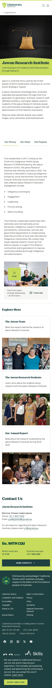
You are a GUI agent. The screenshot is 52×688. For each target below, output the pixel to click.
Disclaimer (31, 605)
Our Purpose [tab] (40, 142)
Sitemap (30, 615)
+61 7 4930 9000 (33, 554)
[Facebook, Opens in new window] (5, 641)
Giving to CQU (8, 608)
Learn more (17, 675)
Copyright (6, 605)
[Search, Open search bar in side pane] (43, 6)
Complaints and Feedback (12, 597)
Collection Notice (9, 594)
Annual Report (8, 615)
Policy (29, 601)
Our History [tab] (10, 142)
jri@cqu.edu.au (31, 528)
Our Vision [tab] (25, 142)
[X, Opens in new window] (24, 641)
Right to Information (35, 594)
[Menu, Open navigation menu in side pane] (48, 6)
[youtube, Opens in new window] (31, 641)
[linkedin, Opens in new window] (18, 641)
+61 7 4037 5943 (16, 516)
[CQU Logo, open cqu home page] (12, 5)
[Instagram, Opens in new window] (11, 641)
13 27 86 (5, 554)
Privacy (29, 597)
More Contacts (24, 563)
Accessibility (7, 601)
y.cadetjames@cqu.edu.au (20, 519)
